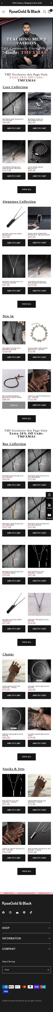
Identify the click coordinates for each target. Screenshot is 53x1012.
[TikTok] (33, 912)
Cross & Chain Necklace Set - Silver (39, 397)
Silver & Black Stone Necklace (12, 234)
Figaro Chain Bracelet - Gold (39, 735)
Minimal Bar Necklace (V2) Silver (13, 120)
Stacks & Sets (14, 769)
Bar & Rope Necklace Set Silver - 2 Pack (39, 849)
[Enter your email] (48, 969)
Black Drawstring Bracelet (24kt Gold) (12, 397)
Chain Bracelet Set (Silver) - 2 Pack (11, 687)
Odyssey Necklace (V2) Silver (38, 620)
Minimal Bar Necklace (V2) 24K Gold (12, 524)
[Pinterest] (26, 912)
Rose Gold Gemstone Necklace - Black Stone (39, 234)
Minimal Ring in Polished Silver (35, 120)
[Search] (44, 11)
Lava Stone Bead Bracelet (35, 168)
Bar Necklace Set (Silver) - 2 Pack (36, 572)
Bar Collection (14, 444)
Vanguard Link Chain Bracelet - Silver (38, 349)
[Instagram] (12, 912)
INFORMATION (11, 938)
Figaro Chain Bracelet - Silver (39, 687)
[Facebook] (5, 912)
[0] (49, 11)
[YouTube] (19, 913)
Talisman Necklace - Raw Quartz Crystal (12, 168)
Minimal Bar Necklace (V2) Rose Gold (12, 572)
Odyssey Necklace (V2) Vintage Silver (12, 282)
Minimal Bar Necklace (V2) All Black (38, 524)
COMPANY (9, 949)
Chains (8, 654)
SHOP (6, 928)
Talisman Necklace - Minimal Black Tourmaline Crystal (11, 349)
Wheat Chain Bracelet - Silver (13, 735)
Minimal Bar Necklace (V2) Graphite (38, 476)
